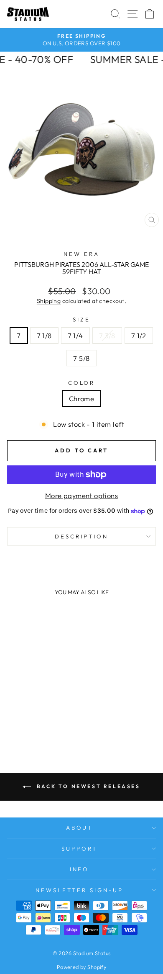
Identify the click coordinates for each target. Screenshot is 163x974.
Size (81, 319)
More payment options (81, 495)
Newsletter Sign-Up (79, 890)
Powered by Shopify (81, 967)
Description (81, 536)
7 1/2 (138, 335)
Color (81, 382)
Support (79, 848)
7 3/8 (107, 335)
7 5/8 (81, 358)
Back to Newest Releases (87, 786)
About (79, 827)
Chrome (81, 398)
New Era (81, 254)
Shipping (49, 301)
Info (79, 869)
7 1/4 (75, 335)
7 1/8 (44, 335)
